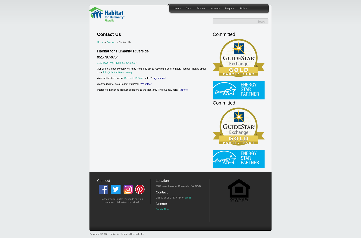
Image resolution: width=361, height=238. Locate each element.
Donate (201, 8)
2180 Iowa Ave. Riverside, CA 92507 (117, 62)
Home (177, 8)
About (189, 8)
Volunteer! (146, 84)
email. (188, 197)
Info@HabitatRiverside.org (117, 72)
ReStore (244, 8)
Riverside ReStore (133, 78)
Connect (111, 42)
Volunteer (215, 8)
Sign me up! (159, 78)
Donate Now (162, 209)
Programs (230, 8)
